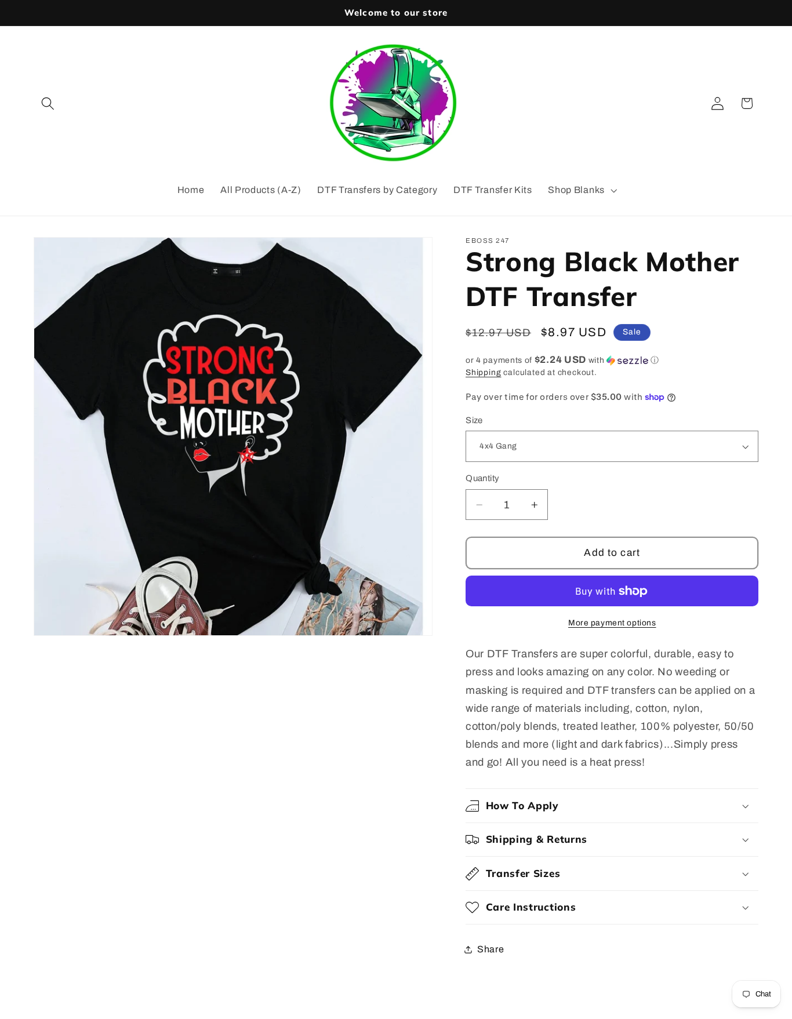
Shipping (483, 372)
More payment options (612, 622)
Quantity (483, 478)
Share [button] (490, 949)
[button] (48, 103)
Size (474, 420)
